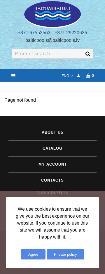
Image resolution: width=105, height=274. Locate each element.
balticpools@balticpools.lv (52, 40)
